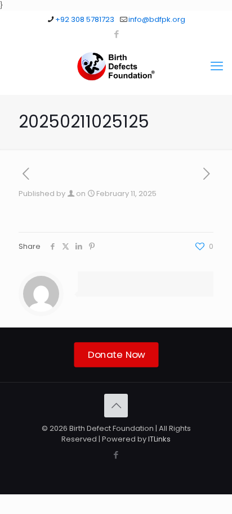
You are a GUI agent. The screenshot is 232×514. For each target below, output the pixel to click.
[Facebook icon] (116, 34)
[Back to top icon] (116, 405)
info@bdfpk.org (156, 19)
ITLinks (159, 439)
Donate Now (116, 354)
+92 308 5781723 (84, 19)
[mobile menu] (216, 66)
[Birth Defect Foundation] (116, 66)
